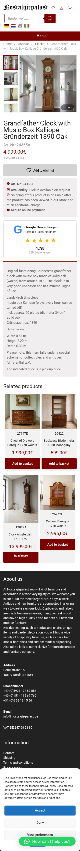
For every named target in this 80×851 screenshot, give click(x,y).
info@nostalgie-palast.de (20, 716)
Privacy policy (12, 767)
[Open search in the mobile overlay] (30, 18)
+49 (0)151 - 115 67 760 (19, 696)
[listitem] (10, 62)
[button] (47, 841)
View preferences (40, 835)
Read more (21, 555)
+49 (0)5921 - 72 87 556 (19, 691)
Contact (8, 753)
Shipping (9, 758)
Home (7, 44)
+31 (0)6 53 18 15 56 (17, 700)
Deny (40, 823)
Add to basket (22, 464)
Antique (23, 44)
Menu (41, 36)
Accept (40, 810)
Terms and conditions (18, 763)
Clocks (39, 44)
